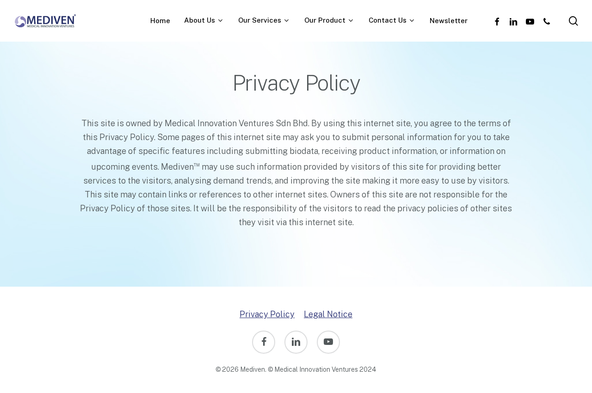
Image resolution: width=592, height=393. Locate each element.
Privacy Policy (267, 314)
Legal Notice (328, 314)
